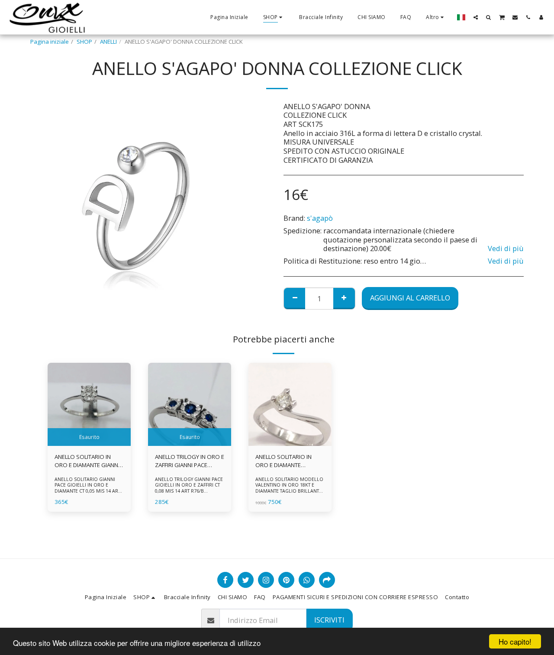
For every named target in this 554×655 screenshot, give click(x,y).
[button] (476, 17)
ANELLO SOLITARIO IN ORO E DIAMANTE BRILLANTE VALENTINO (284, 461)
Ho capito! (515, 641)
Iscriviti (329, 620)
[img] (89, 404)
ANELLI (108, 41)
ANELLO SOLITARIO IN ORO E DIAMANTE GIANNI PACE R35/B (87, 461)
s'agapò (320, 218)
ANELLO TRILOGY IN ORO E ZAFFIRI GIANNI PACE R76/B (189, 461)
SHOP (84, 41)
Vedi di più (506, 248)
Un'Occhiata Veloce (89, 443)
